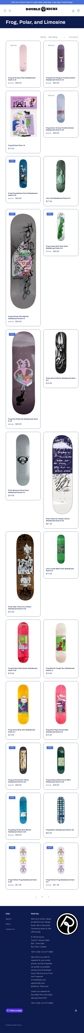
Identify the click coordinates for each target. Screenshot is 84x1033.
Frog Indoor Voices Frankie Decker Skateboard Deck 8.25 (60, 129)
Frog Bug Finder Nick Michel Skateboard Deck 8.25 (19, 831)
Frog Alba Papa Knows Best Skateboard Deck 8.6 (57, 731)
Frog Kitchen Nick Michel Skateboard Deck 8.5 (18, 317)
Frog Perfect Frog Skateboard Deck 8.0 (60, 881)
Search (8, 919)
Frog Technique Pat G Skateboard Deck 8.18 (21, 79)
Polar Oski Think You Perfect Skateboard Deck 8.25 (19, 608)
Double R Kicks (16, 1025)
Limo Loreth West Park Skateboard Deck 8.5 (60, 570)
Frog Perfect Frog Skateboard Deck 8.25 (22, 881)
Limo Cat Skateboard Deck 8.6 (58, 198)
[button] (4, 10)
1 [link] (35, 897)
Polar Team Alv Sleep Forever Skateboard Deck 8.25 (58, 520)
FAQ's (8, 924)
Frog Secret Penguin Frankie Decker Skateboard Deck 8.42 (60, 79)
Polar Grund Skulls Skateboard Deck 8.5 (60, 379)
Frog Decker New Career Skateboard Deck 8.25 (22, 669)
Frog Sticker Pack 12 (16, 145)
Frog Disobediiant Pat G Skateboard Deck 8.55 (22, 194)
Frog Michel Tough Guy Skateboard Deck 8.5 (60, 669)
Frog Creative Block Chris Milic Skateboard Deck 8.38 (58, 781)
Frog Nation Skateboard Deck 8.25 (60, 830)
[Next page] (48, 896)
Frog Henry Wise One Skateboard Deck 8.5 (21, 731)
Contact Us (10, 929)
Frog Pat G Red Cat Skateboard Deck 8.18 (23, 420)
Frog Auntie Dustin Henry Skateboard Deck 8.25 (18, 781)
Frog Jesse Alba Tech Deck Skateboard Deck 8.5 (57, 247)
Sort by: (43, 37)
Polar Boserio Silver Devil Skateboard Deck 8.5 (18, 491)
